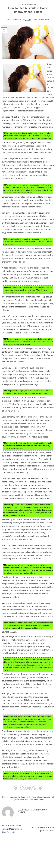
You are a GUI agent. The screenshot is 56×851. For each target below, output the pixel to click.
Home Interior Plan (28, 4)
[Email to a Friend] (30, 788)
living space (28, 800)
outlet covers (39, 800)
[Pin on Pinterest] (35, 788)
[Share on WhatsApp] (16, 788)
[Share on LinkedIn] (40, 788)
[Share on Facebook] (21, 788)
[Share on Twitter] (25, 788)
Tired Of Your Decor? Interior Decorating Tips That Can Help (12, 828)
